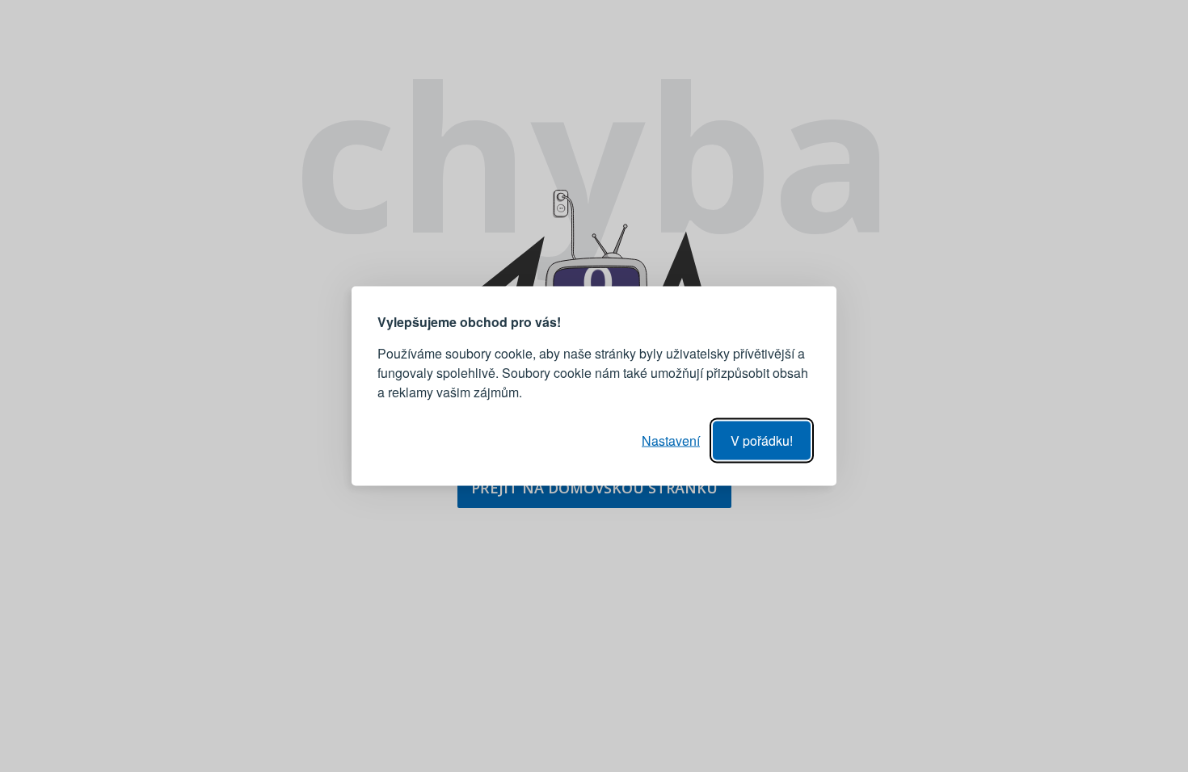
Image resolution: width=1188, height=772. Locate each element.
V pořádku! (762, 440)
